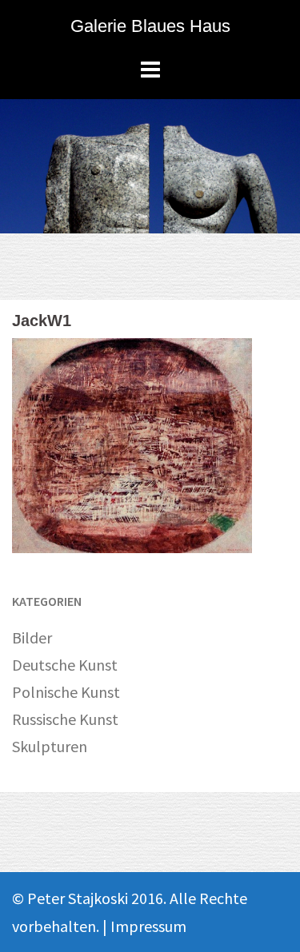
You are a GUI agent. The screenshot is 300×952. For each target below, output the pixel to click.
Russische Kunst (65, 719)
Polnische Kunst (66, 692)
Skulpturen (49, 746)
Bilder (32, 637)
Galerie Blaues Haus (150, 26)
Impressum (148, 926)
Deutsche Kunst (65, 665)
